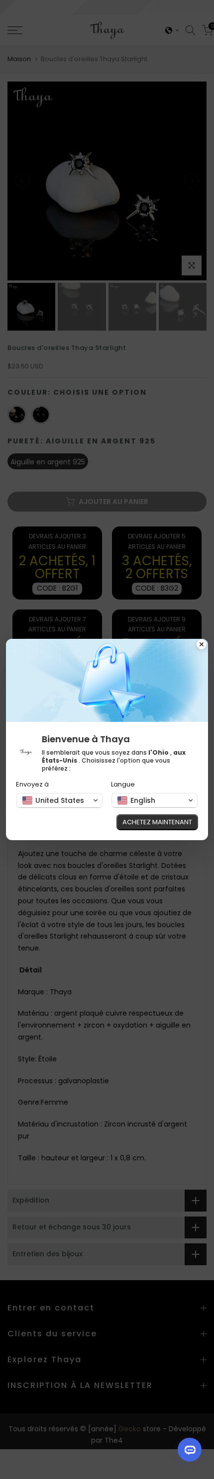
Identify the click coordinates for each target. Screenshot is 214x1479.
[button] (59, 800)
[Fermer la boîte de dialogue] (202, 645)
